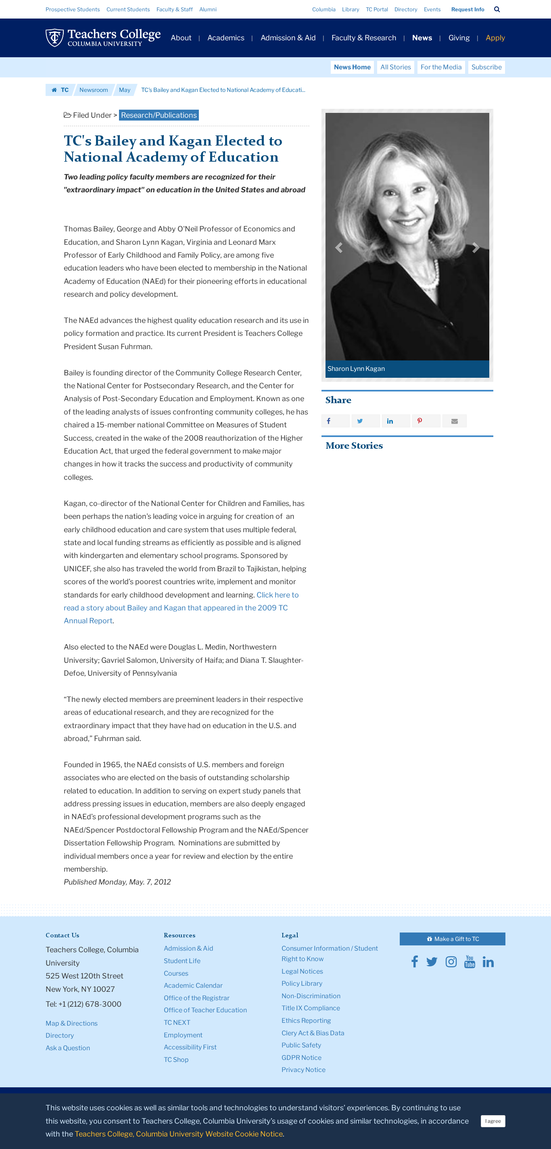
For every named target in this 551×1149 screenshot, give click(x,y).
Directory (405, 9)
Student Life (182, 961)
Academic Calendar (193, 985)
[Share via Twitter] (366, 420)
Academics (225, 37)
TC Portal (377, 9)
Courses (176, 973)
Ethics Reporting (306, 1020)
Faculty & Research (364, 37)
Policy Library (302, 983)
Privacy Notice (304, 1070)
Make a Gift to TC (456, 938)
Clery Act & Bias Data (313, 1033)
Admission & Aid (288, 37)
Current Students (128, 9)
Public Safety (301, 1045)
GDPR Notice (301, 1058)
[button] (497, 9)
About (181, 37)
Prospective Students (73, 9)
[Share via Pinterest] (426, 420)
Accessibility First (190, 1047)
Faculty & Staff (175, 9)
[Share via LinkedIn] (396, 420)
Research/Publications (159, 115)
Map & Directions (72, 1023)
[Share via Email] (454, 420)
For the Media (441, 67)
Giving (459, 37)
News (422, 37)
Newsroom (93, 89)
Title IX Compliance (311, 1008)
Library (350, 9)
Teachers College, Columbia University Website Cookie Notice (179, 1134)
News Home (352, 67)
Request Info (467, 9)
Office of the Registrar (197, 998)
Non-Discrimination (311, 996)
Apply (495, 37)
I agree (493, 1121)
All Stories (395, 67)
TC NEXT (177, 1022)
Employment (183, 1035)
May (124, 89)
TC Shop (176, 1060)
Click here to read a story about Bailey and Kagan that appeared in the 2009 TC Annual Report (181, 608)
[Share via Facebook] (335, 420)
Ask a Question (68, 1048)
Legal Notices (302, 971)
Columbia (324, 9)
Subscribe (487, 67)
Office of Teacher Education (205, 1010)
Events (432, 9)
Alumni (208, 9)
